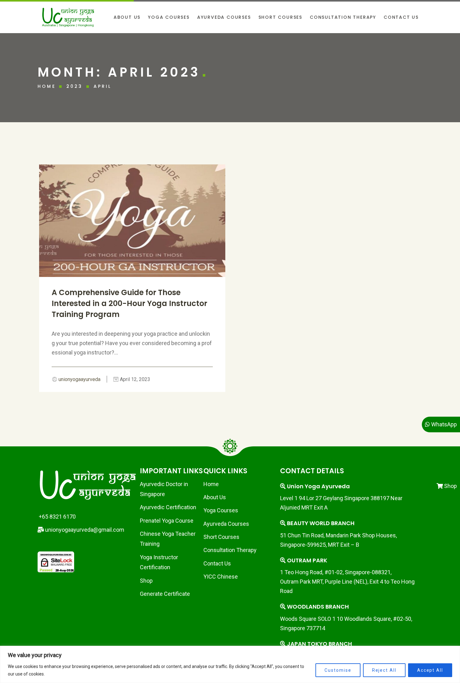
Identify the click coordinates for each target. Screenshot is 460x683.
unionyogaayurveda (79, 379)
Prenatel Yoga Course (166, 520)
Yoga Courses (220, 510)
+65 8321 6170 (57, 516)
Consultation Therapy (230, 550)
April (103, 86)
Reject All (384, 670)
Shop (146, 580)
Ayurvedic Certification (168, 507)
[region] (230, 664)
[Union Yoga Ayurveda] (68, 17)
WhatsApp (443, 424)
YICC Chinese (220, 576)
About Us (214, 497)
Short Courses (221, 537)
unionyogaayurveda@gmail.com (84, 529)
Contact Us (217, 563)
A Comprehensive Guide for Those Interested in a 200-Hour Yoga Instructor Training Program (129, 303)
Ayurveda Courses (226, 523)
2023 (74, 86)
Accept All (430, 670)
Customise (338, 670)
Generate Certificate (165, 593)
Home (47, 86)
